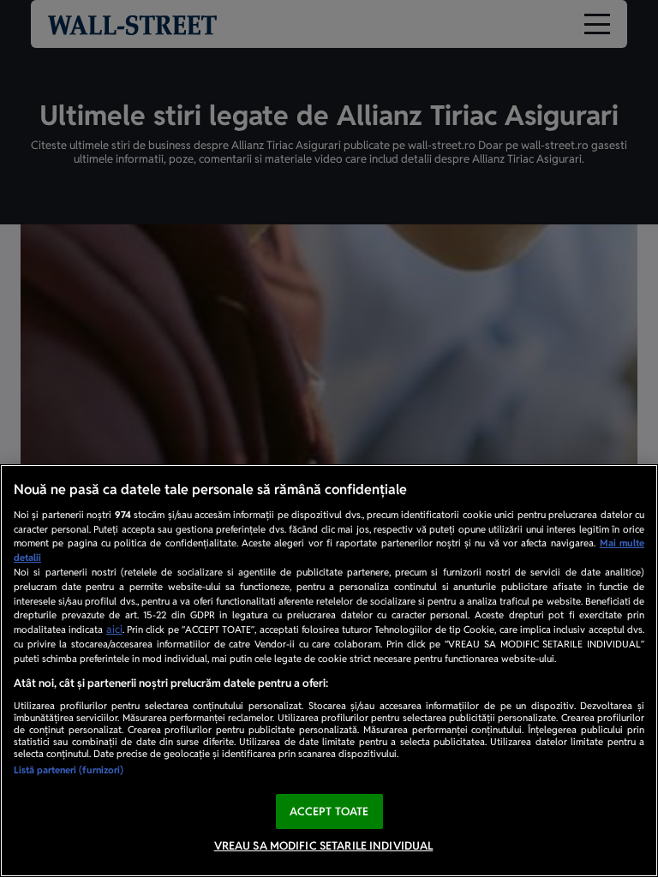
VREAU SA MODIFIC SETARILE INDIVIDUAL (324, 845)
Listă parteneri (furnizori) (68, 770)
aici (114, 629)
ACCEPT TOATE (329, 811)
